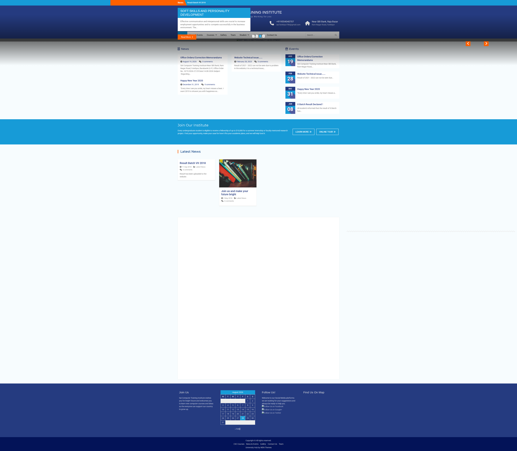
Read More (186, 37)
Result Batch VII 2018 (193, 163)
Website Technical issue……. (311, 73)
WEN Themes (266, 447)
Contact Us (272, 444)
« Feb (237, 429)
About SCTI (18, 225)
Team (281, 444)
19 (233, 414)
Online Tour (326, 132)
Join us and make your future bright (202, 2)
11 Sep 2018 (186, 167)
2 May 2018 (227, 198)
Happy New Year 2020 (191, 80)
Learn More (302, 132)
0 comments (210, 84)
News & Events (252, 444)
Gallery (263, 444)
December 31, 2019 (191, 84)
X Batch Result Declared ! (310, 104)
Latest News (200, 167)
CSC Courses (239, 444)
